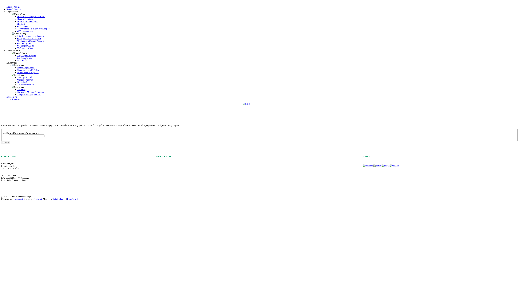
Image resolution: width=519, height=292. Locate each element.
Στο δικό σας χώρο (25, 58)
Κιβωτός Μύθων (13, 9)
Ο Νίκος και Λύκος (25, 46)
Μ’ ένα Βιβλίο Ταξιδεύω (28, 72)
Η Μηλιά (21, 24)
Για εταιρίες (22, 60)
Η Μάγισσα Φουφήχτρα (27, 21)
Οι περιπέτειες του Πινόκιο (29, 38)
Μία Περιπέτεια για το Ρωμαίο (30, 36)
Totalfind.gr (58, 199)
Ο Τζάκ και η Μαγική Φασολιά (30, 41)
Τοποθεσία (16, 99)
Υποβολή (5, 143)
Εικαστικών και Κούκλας (28, 70)
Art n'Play (21, 89)
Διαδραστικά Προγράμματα (29, 94)
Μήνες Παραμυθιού (25, 68)
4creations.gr (17, 199)
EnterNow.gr (72, 199)
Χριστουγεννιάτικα (25, 85)
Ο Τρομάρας (22, 26)
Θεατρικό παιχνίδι (25, 80)
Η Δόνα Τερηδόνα (25, 19)
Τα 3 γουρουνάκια (25, 48)
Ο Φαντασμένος (24, 43)
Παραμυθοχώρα (13, 7)
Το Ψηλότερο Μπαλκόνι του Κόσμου (33, 29)
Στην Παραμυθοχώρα (26, 55)
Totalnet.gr (37, 199)
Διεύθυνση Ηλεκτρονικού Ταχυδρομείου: (22, 133)
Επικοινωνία (11, 97)
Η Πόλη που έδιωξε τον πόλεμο (31, 16)
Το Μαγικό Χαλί (24, 77)
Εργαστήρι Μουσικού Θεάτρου (30, 92)
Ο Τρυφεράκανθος (25, 31)
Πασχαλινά (22, 82)
